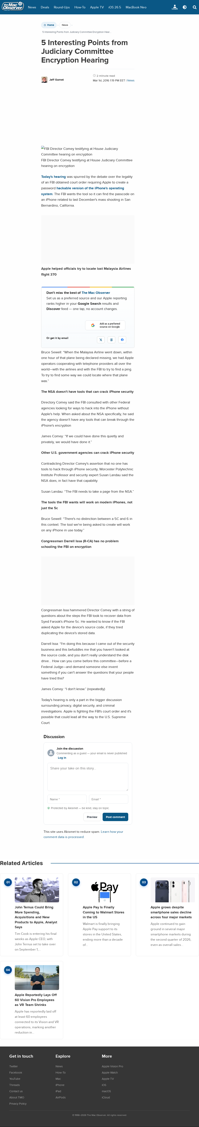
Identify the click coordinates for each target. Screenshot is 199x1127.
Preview (92, 817)
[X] (101, 339)
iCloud (106, 1097)
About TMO (16, 1097)
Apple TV (97, 7)
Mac (58, 1078)
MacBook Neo (136, 7)
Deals (45, 7)
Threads (14, 1085)
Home (50, 25)
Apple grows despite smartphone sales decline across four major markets (171, 912)
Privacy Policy (17, 1103)
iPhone (60, 1085)
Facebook (15, 1072)
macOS (106, 1091)
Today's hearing (53, 176)
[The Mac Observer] (13, 7)
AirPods (61, 1097)
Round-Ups (62, 7)
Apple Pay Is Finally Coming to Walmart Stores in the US (103, 912)
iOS (104, 1085)
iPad (58, 1091)
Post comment (115, 817)
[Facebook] (122, 339)
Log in (62, 758)
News (32, 7)
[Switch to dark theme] (185, 7)
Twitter (13, 1066)
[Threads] (111, 339)
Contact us (16, 1091)
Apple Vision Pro (112, 1066)
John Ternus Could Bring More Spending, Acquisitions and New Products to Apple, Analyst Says (36, 917)
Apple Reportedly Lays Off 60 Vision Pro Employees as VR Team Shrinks (36, 999)
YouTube (14, 1078)
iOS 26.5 (114, 7)
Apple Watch (110, 1072)
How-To (80, 7)
